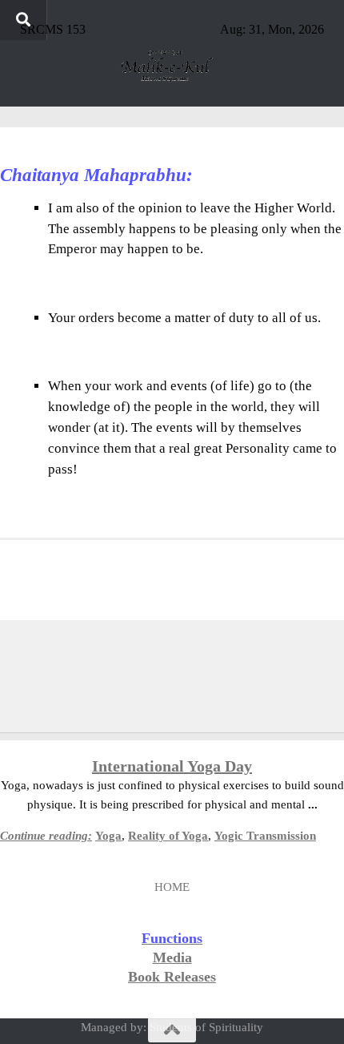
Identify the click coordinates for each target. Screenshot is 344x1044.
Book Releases (172, 977)
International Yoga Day (172, 766)
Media (172, 957)
